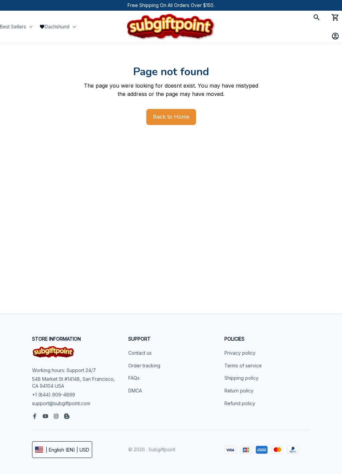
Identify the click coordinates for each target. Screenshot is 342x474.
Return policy (238, 390)
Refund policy (239, 403)
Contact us (140, 353)
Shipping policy (241, 378)
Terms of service (243, 365)
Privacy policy (239, 353)
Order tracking (144, 365)
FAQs (134, 378)
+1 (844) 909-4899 (53, 394)
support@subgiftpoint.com (61, 403)
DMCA (135, 390)
